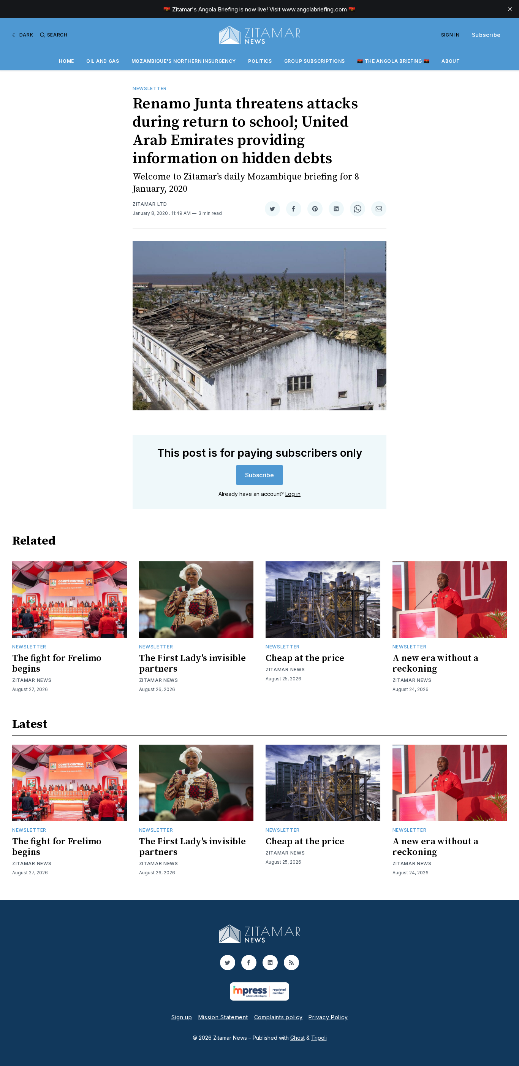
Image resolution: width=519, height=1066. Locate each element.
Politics (260, 61)
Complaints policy (278, 1017)
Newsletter (150, 88)
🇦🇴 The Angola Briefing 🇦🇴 (393, 61)
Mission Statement (223, 1017)
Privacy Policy (328, 1017)
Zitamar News (31, 680)
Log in (293, 494)
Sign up (181, 1017)
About (450, 61)
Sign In (450, 35)
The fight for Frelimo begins (56, 664)
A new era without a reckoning (435, 664)
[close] (510, 9)
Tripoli (319, 1037)
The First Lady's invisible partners (192, 664)
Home (66, 61)
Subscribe (486, 35)
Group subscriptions (314, 61)
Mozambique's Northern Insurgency (183, 61)
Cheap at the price (305, 658)
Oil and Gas (102, 61)
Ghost (297, 1037)
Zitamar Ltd (150, 204)
